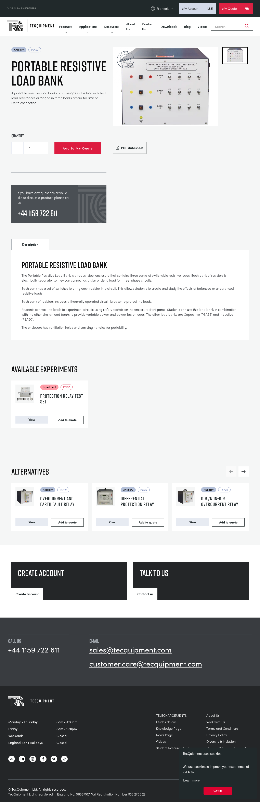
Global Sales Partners (21, 8)
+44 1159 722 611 (37, 213)
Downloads (168, 26)
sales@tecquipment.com (130, 649)
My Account (190, 8)
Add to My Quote (78, 148)
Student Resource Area (173, 748)
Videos (202, 26)
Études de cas (166, 722)
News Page (164, 735)
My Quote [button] (229, 8)
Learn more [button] (191, 780)
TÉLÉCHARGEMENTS (171, 715)
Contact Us (148, 26)
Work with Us (215, 722)
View (31, 419)
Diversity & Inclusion (221, 741)
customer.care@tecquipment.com (145, 663)
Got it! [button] (217, 790)
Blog (187, 26)
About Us (130, 26)
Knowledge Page (168, 728)
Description (30, 244)
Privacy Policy (216, 735)
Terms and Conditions (222, 728)
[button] (17, 148)
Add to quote (67, 419)
